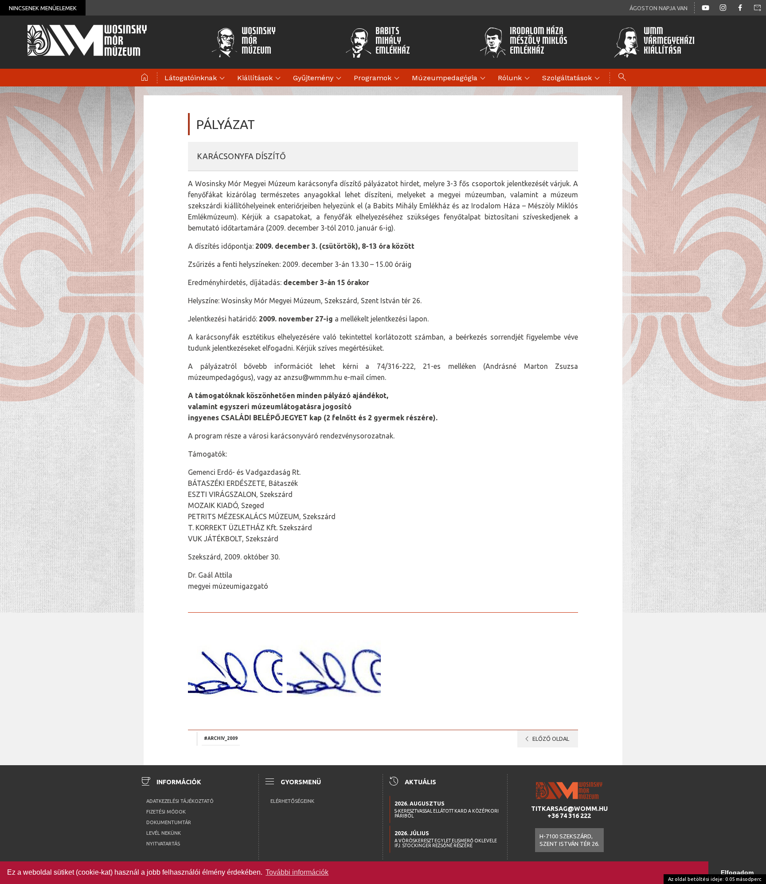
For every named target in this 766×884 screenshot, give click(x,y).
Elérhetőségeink (292, 801)
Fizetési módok (166, 811)
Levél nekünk (163, 833)
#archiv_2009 (221, 738)
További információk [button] (297, 872)
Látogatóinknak (195, 78)
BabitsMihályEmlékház (392, 41)
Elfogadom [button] (737, 872)
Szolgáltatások (572, 78)
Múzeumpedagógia (450, 78)
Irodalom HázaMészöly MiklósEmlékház (538, 41)
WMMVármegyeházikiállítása (669, 41)
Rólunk (515, 78)
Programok (378, 78)
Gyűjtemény (318, 78)
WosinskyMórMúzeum (259, 41)
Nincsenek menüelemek (43, 8)
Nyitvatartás (163, 843)
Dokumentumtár (168, 822)
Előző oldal (545, 739)
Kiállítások (260, 78)
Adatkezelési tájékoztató (180, 801)
